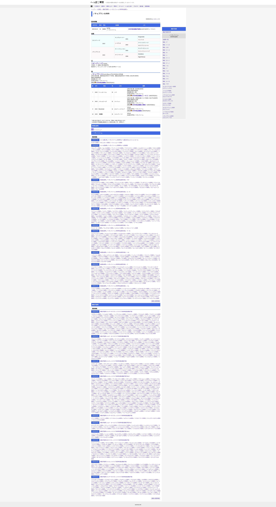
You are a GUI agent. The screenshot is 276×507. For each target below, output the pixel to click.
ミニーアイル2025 (115, 243)
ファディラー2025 (116, 268)
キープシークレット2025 (136, 345)
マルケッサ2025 (101, 156)
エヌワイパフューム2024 (116, 452)
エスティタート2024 (103, 409)
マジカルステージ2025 (124, 233)
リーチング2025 (138, 222)
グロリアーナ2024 (141, 490)
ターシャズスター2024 (104, 393)
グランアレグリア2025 (118, 319)
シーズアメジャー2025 (141, 149)
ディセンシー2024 (117, 444)
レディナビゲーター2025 (115, 201)
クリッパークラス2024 (111, 425)
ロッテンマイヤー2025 (151, 204)
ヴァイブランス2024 (143, 457)
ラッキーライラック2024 (143, 486)
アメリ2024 (96, 487)
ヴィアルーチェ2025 (145, 162)
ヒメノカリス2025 (128, 295)
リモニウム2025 (141, 219)
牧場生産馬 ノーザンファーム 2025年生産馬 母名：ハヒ (114, 286)
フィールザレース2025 (130, 270)
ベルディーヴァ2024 (131, 399)
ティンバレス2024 (116, 393)
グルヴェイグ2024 (123, 481)
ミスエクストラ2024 (101, 401)
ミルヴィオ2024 (148, 484)
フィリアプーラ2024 (98, 398)
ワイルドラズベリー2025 (97, 182)
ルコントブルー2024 (118, 428)
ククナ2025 (135, 367)
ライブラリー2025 (117, 211)
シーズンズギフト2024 (101, 390)
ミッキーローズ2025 (129, 241)
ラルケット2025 (128, 159)
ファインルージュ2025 (140, 267)
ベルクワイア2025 (102, 256)
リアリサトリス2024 (149, 404)
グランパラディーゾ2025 (132, 319)
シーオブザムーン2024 (142, 489)
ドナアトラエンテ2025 (105, 325)
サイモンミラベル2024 (141, 452)
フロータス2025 (127, 275)
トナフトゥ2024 (104, 418)
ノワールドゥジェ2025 (103, 352)
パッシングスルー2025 (154, 291)
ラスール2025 (127, 213)
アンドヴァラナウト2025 (121, 316)
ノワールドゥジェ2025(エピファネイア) (169, 95)
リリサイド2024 (134, 466)
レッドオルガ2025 (120, 197)
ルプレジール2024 (128, 418)
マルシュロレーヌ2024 (137, 401)
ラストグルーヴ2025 (116, 213)
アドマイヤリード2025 (131, 148)
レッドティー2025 (146, 197)
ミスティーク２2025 (123, 169)
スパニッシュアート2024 (97, 442)
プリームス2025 (124, 281)
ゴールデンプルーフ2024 (153, 490)
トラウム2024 (154, 444)
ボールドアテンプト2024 (103, 457)
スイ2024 (112, 391)
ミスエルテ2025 (104, 240)
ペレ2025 (123, 258)
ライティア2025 (106, 211)
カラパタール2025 (110, 345)
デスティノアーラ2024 (101, 474)
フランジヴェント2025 (114, 154)
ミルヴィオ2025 (125, 162)
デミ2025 (117, 172)
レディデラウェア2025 (101, 201)
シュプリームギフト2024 (127, 489)
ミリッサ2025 (149, 243)
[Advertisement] (174, 17)
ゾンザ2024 (108, 492)
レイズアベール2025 (118, 196)
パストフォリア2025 (131, 291)
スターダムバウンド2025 (148, 164)
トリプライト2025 (150, 324)
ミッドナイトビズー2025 (142, 241)
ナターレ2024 (106, 446)
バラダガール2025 (139, 290)
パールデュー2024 (97, 396)
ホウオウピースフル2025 (134, 258)
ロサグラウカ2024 (153, 479)
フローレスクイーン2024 (102, 447)
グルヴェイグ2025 (145, 319)
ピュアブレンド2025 (125, 298)
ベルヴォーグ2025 (144, 256)
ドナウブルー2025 (128, 325)
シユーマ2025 (117, 165)
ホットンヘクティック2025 (150, 258)
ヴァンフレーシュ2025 (127, 184)
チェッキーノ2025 (115, 324)
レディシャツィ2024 (116, 457)
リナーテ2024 (155, 486)
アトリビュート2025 (122, 342)
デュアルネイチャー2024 (131, 455)
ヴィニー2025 (123, 185)
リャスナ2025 (115, 157)
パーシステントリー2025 (106, 353)
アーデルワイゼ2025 (107, 339)
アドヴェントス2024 (126, 409)
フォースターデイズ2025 (97, 273)
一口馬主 (96, 6)
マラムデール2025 (152, 172)
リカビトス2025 (136, 217)
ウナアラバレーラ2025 (114, 162)
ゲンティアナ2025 (97, 172)
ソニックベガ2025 (120, 350)
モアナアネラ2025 (135, 246)
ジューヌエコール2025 (111, 322)
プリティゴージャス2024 (138, 396)
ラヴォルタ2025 (117, 216)
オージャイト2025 (125, 173)
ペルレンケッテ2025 (141, 365)
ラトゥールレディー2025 (131, 214)
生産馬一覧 (166, 39)
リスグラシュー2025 (147, 217)
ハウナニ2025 (103, 173)
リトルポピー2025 (107, 314)
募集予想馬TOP (167, 32)
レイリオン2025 (124, 157)
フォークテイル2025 (152, 271)
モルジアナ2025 (105, 248)
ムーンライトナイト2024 (122, 427)
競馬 (102, 6)
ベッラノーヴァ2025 (136, 177)
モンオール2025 (115, 248)
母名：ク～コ (166, 50)
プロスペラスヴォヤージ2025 (124, 283)
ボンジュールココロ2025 (122, 260)
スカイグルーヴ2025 (98, 350)
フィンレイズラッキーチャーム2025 (113, 270)
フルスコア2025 (146, 273)
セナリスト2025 (123, 322)
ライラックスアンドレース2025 (132, 164)
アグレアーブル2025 (96, 342)
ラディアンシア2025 (118, 214)
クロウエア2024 (123, 385)
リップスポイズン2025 (113, 219)
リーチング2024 (138, 404)
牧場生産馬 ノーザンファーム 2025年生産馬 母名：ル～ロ (115, 191)
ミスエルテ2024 (127, 484)
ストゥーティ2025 (100, 370)
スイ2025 (142, 348)
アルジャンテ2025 (96, 339)
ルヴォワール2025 (139, 194)
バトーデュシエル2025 (127, 290)
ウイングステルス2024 (116, 383)
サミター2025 (107, 159)
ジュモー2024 (146, 390)
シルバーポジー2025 (142, 320)
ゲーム (121, 6)
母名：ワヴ (166, 84)
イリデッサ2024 (104, 412)
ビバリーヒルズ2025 (128, 296)
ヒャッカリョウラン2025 (141, 295)
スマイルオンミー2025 (110, 169)
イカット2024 (107, 379)
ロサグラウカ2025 (114, 204)
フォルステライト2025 (110, 271)
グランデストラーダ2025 (134, 347)
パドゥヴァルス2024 (126, 411)
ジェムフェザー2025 (129, 368)
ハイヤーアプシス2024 (117, 446)
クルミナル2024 (150, 387)
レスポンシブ (155, 19)
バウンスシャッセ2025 (114, 290)
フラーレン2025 (136, 273)
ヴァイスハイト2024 (98, 404)
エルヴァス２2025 (141, 167)
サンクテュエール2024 (124, 390)
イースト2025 (140, 153)
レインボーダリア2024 (127, 449)
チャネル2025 (109, 161)
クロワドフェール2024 (114, 387)
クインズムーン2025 (107, 347)
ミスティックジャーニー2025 (133, 240)
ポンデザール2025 (106, 261)
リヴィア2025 (135, 162)
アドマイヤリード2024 (151, 380)
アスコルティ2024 (135, 479)
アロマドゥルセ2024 (102, 380)
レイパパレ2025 (129, 196)
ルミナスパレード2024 (149, 481)
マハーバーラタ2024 (124, 401)
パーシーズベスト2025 (101, 295)
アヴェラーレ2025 (112, 343)
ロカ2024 (144, 479)
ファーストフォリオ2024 (153, 396)
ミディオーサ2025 (104, 243)
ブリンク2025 (108, 278)
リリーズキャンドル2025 (143, 221)
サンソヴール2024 (100, 489)
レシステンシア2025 (150, 196)
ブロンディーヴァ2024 (144, 399)
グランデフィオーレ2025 (110, 363)
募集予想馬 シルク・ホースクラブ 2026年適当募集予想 (114, 336)
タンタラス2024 (150, 391)
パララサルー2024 (144, 455)
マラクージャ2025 (112, 236)
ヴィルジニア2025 (143, 185)
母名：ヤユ (166, 76)
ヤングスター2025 (117, 159)
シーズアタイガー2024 (131, 388)
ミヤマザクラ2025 (126, 243)
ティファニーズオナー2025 (98, 167)
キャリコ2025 (144, 173)
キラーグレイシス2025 (127, 154)
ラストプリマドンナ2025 (115, 340)
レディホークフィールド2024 (152, 428)
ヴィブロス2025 (133, 185)
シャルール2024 (151, 409)
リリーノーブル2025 (147, 332)
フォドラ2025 (99, 271)
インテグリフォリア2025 (136, 316)
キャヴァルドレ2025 (101, 154)
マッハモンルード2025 (114, 330)
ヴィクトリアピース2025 (151, 165)
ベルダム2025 (134, 256)
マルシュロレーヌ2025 (116, 238)
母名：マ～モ (166, 73)
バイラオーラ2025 (149, 363)
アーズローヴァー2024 (118, 379)
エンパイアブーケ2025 (107, 317)
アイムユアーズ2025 (128, 151)
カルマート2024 (120, 450)
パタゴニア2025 (142, 291)
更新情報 (147, 6)
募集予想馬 (106, 9)
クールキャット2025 (141, 340)
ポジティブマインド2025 (137, 260)
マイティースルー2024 (97, 403)
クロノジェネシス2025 (105, 319)
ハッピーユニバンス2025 (129, 288)
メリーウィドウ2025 (102, 340)
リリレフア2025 (131, 221)
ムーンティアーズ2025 (114, 244)
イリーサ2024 (94, 418)
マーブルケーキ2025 (137, 238)
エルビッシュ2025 (118, 170)
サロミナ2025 (96, 348)
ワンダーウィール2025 (147, 182)
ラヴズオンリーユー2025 (144, 216)
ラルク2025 (99, 216)
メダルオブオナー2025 (101, 246)
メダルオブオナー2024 (106, 486)
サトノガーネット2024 (154, 452)
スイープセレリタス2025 (152, 348)
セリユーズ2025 (109, 350)
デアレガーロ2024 (122, 494)
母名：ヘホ (166, 71)
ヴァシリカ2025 (106, 149)
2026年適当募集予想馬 (134, 29)
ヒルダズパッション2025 (144, 148)
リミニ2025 (132, 219)
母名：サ (165, 52)
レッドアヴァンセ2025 (108, 197)
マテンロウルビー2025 (116, 235)
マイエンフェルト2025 (111, 233)
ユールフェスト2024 (114, 411)
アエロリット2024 (124, 479)
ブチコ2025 (150, 275)
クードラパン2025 (119, 339)
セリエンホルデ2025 (134, 322)
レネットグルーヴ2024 (117, 482)
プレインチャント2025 (149, 281)
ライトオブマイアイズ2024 (104, 428)
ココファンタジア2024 (146, 408)
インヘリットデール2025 (152, 343)
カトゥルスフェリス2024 (115, 490)
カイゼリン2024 (125, 387)
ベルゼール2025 (124, 256)
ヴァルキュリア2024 (142, 403)
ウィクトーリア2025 (98, 345)
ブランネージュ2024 (129, 447)
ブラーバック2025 (141, 276)
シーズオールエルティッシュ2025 (115, 175)
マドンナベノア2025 (129, 235)
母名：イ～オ (166, 44)
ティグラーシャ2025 (126, 324)
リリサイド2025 (127, 165)
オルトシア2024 (139, 450)
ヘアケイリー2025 (108, 172)
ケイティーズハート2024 (138, 387)
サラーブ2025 (155, 347)
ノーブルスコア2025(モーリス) (168, 112)
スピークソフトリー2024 (138, 391)
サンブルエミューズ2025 (102, 368)
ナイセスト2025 (154, 325)
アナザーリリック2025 (135, 342)
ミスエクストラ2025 (138, 165)
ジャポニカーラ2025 (133, 348)
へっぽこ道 (128, 6)
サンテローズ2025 (106, 348)
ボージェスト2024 (146, 398)
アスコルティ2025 (117, 153)
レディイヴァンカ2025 (143, 199)
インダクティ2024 (127, 487)
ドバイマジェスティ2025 (141, 325)
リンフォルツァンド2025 (116, 222)
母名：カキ (166, 47)
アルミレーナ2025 (97, 316)
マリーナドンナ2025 (147, 169)
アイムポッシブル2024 (97, 479)
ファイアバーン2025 (96, 267)
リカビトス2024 (133, 406)
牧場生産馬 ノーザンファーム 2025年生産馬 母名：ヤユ (114, 225)
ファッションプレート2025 (103, 268)
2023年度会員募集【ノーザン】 (140, 95)
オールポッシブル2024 (149, 442)
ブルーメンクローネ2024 (117, 399)
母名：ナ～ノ (166, 63)
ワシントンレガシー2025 (121, 182)
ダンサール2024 (142, 492)
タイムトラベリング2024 (103, 455)
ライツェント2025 (96, 211)
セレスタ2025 (106, 148)
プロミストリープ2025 (140, 283)
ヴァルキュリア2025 (101, 184)
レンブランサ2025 (110, 202)
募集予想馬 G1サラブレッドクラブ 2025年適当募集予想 (114, 440)
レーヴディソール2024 (131, 482)
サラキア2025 (146, 347)
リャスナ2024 (144, 466)
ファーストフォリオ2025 (140, 268)
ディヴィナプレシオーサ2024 (141, 444)
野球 (115, 6)
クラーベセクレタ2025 (145, 317)
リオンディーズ (97, 63)
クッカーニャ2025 (100, 175)
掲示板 (141, 6)
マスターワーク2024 (140, 418)
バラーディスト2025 (151, 290)
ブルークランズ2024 (124, 398)
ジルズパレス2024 (129, 469)
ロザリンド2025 (124, 204)
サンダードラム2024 (143, 388)
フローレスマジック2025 (139, 275)
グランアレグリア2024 (111, 481)
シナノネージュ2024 (110, 454)
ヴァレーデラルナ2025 (114, 184)
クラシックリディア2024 (141, 383)
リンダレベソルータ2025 (102, 222)
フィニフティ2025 (153, 268)
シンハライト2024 (136, 390)
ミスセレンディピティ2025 (117, 240)
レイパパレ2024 (109, 408)
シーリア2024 (112, 390)
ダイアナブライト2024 (143, 393)
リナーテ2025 (124, 219)
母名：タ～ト (166, 60)
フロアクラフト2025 (139, 159)
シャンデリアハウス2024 (113, 489)
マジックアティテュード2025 (104, 165)
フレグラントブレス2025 (97, 161)
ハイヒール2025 (95, 288)
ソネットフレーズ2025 (113, 370)
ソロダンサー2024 (106, 444)
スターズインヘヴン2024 (145, 454)
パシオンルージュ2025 (118, 291)
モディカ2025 (135, 173)
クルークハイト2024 (98, 385)
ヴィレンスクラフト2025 (102, 187)
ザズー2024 (145, 467)
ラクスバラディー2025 (148, 211)
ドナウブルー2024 (100, 495)
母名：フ (165, 68)
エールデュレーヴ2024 (152, 469)
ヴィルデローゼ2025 (112, 367)
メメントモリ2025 (114, 246)
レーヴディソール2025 (116, 164)
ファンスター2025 (127, 268)
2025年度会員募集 (137, 110)
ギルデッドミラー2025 (122, 345)
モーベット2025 (148, 248)
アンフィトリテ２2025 (117, 148)
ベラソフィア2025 (149, 255)
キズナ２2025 (94, 142)
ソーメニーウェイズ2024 (102, 391)
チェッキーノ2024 (152, 492)
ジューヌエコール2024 (101, 490)
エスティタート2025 (96, 363)
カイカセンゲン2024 (121, 464)
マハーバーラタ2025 (101, 236)
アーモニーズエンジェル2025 (114, 156)
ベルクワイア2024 (134, 472)
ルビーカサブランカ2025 (116, 194)
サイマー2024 (109, 442)
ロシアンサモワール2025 (136, 204)
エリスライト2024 (128, 383)
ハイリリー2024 (129, 446)
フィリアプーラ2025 (96, 270)
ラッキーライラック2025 (139, 213)
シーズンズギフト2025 (116, 368)
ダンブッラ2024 (152, 470)
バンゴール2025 (106, 291)
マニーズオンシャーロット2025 (144, 235)
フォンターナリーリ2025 (139, 271)
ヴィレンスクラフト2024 (102, 484)
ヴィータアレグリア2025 (116, 187)
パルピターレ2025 (142, 170)
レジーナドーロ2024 (149, 449)
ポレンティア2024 (150, 427)
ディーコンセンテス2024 (129, 393)
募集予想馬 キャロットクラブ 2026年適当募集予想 (113, 361)
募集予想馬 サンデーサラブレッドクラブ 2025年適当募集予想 (116, 415)
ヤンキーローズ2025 (96, 228)
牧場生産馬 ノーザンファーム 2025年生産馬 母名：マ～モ (115, 230)
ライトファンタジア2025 (139, 172)
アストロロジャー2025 (109, 342)
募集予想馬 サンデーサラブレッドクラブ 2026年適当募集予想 (116, 311)
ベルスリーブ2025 (114, 256)
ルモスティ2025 (139, 154)
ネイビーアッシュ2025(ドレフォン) (169, 108)
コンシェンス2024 (133, 385)
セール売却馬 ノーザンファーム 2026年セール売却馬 (114, 145)
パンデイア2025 (144, 293)
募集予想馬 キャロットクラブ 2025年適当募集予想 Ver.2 (114, 376)
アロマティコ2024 (116, 487)
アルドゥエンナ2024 (138, 380)
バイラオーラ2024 (150, 411)
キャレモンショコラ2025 (150, 151)
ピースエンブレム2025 (153, 298)
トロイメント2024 (96, 446)
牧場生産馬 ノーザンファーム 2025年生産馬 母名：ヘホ (114, 252)
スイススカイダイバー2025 (137, 157)
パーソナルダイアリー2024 (142, 446)
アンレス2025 (96, 149)
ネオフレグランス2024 (140, 409)
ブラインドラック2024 (116, 447)
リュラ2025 (101, 221)
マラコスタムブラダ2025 (125, 236)
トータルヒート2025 (125, 370)
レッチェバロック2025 (154, 170)
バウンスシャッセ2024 (124, 396)
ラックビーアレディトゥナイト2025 (119, 177)
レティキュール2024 (104, 482)
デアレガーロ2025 (138, 324)
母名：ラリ (166, 78)
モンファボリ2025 (126, 248)
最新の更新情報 (156, 301)
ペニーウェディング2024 (129, 412)
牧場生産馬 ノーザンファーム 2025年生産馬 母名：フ (114, 264)
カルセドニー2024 (101, 387)
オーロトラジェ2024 (143, 382)
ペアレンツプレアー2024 (152, 447)
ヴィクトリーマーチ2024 (107, 450)
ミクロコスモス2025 (149, 238)
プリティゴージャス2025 (102, 151)
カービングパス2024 (129, 490)
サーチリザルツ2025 (115, 151)
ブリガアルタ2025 (152, 276)
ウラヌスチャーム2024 (131, 382)
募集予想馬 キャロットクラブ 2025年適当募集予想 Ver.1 (114, 431)
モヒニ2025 (154, 246)
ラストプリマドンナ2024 (137, 427)
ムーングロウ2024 (120, 403)
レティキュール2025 (116, 199)
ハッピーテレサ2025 (115, 288)
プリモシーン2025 (142, 280)
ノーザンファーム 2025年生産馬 (118, 9)
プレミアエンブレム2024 (108, 494)
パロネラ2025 (144, 161)
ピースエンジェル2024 (116, 418)
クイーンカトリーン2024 (121, 442)
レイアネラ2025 (106, 196)
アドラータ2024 (129, 452)
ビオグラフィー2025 (101, 296)
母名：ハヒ (166, 65)
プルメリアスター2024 (111, 398)
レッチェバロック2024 (120, 408)
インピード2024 (108, 382)
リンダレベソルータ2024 (126, 404)
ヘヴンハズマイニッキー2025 (110, 255)
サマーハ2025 (115, 149)
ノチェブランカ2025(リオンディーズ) (168, 116)
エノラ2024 (128, 428)
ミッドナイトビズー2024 (151, 401)
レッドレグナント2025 (104, 199)
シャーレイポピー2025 (142, 368)
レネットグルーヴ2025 (154, 201)
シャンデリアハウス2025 (113, 167)
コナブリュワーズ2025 (101, 320)
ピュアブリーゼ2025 (113, 298)
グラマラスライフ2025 (132, 339)
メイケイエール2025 (126, 244)
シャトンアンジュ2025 (115, 320)
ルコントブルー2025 (129, 340)
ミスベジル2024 (131, 403)
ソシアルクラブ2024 (98, 492)
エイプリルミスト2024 (140, 487)
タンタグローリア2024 (117, 455)
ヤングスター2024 (154, 403)
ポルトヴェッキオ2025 (152, 159)
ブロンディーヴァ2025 (147, 278)
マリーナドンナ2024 (115, 484)
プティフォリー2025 (105, 153)
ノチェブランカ (97, 74)
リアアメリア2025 (112, 217)
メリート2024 (125, 466)
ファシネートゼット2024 (103, 399)
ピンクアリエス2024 (128, 395)
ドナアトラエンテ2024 (145, 494)
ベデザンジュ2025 (96, 314)
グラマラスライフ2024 (124, 425)
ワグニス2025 (99, 169)
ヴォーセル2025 (100, 189)
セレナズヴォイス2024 (121, 434)
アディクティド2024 (131, 379)
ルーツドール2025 (151, 194)
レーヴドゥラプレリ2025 (136, 202)
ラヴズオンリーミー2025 (129, 216)
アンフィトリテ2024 (96, 379)
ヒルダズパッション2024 (114, 395)
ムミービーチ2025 (101, 244)
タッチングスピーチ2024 (119, 492)
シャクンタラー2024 (137, 425)
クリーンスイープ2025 (121, 347)
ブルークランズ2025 (119, 278)
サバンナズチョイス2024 (116, 388)
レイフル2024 (99, 408)
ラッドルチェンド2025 (130, 153)
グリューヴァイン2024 (146, 385)
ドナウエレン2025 (117, 325)
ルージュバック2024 (144, 406)
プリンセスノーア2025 (154, 280)
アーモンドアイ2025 (148, 342)
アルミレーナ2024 (105, 487)
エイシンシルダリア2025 (132, 175)
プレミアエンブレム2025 (108, 283)
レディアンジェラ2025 (130, 199)
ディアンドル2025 (144, 350)
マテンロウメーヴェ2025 (102, 235)
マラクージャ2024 (112, 401)
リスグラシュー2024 (103, 406)
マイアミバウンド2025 (97, 233)
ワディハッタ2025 (134, 182)
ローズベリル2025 (132, 205)
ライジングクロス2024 (99, 420)
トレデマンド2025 (128, 156)
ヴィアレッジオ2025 (148, 177)
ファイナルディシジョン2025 (124, 267)
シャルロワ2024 (121, 454)
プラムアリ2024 (135, 398)
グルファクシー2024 (150, 450)
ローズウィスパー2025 (107, 205)
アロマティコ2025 (108, 316)
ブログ (135, 6)
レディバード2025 (128, 201)
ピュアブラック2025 (101, 298)
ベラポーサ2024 (140, 447)
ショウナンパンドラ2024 (150, 425)
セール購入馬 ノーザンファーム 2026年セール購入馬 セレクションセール (119, 140)
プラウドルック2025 (103, 280)
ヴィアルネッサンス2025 (141, 184)
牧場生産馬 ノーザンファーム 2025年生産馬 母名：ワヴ (114, 179)
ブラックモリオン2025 (103, 276)
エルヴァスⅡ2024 (118, 382)
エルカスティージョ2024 (102, 383)
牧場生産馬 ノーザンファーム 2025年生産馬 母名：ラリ (114, 208)
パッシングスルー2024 (154, 395)
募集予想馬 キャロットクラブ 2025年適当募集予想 (113, 461)
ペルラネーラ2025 (114, 173)
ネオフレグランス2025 (136, 363)
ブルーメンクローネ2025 (132, 278)
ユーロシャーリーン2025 (102, 164)
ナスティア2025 (150, 157)
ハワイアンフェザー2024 (110, 396)
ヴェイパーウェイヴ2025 (105, 170)
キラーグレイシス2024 (111, 385)
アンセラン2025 (102, 343)
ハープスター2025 (101, 290)
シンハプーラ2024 (104, 388)
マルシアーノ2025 (96, 148)
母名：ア (165, 42)
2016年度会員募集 (101, 82)
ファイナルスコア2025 (109, 267)
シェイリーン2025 (119, 161)
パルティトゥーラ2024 (141, 395)
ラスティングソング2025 (103, 213)
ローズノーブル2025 (120, 205)
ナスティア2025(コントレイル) (167, 104)
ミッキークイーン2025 (116, 241)
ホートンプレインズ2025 (107, 260)
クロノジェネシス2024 (97, 481)
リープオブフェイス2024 (112, 449)
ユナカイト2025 (119, 228)
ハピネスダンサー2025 (143, 288)
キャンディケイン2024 (97, 425)
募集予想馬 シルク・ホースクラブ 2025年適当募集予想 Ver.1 (116, 422)
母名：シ (165, 55)
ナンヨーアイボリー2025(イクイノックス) (169, 87)
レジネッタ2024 (138, 449)
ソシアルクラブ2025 (147, 322)
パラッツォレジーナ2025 (132, 161)
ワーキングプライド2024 (130, 457)
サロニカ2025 (156, 148)
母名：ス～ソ (166, 57)
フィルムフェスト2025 (105, 365)
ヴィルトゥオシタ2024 (135, 442)
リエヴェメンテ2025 (124, 217)
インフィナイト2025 (149, 316)
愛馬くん (109, 6)
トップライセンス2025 (119, 314)
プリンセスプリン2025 (99, 281)
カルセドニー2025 (126, 172)
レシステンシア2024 (133, 408)
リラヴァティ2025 (110, 221)
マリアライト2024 (109, 403)
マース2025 (127, 238)
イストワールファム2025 (138, 343)
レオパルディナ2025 (129, 365)
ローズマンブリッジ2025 (144, 205)
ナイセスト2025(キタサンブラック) (168, 100)
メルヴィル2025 (124, 246)
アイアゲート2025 (153, 340)
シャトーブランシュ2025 (119, 348)
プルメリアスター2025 (136, 281)
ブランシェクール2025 (116, 276)
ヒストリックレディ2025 (128, 167)
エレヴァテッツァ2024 (135, 481)
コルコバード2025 (144, 367)
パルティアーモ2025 (112, 293)
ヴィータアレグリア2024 (111, 404)
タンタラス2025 (104, 324)
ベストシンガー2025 (124, 255)
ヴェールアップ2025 (125, 367)
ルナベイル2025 (104, 194)
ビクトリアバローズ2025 (114, 296)
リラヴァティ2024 (115, 406)
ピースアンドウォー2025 (139, 298)
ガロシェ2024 (129, 450)
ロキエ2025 (104, 204)
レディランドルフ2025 (141, 201)
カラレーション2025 (149, 345)
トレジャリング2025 (101, 162)
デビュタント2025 (105, 142)
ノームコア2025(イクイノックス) (167, 91)
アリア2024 (105, 452)
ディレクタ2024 (128, 444)
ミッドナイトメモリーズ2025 (142, 156)
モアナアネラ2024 (118, 486)
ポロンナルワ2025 (135, 169)
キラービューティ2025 (132, 317)
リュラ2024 (124, 406)
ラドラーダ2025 (144, 214)
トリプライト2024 (133, 494)
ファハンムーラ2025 (116, 142)
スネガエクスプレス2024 (123, 391)
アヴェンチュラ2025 (153, 365)
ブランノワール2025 (129, 276)
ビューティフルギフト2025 (142, 296)
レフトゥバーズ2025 (98, 202)
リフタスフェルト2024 (99, 449)
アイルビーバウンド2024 (111, 479)
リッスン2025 (101, 219)
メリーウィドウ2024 (109, 427)
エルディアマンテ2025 (147, 175)
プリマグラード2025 (130, 170)
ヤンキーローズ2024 (143, 482)
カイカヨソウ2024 (115, 409)
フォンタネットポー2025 (124, 271)
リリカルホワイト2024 (146, 435)
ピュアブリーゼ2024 (101, 395)
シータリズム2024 (132, 454)
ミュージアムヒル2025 (138, 243)
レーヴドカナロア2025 (150, 202)
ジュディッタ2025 (144, 339)
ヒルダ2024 (100, 435)
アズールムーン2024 (143, 379)
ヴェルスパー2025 (144, 187)
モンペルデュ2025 (137, 248)
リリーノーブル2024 (130, 486)
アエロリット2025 (132, 314)
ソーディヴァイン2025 (132, 350)
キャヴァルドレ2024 (155, 383)
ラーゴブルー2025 (101, 217)
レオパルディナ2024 (102, 411)
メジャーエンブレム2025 (127, 149)
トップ (93, 9)
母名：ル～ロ (166, 81)
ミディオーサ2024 (137, 484)
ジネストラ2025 (100, 322)
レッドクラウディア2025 (133, 197)
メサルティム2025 (117, 365)
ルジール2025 (138, 151)
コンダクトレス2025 (123, 363)
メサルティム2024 (138, 411)
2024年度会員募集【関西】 (139, 104)
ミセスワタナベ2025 (103, 177)
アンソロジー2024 (114, 380)
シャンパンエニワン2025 (103, 157)
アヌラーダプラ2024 (125, 380)
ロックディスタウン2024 (153, 418)
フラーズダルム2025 (124, 273)
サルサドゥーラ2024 (98, 454)
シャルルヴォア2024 (138, 428)
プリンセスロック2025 (112, 281)
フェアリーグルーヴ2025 (144, 270)
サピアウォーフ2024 (115, 412)
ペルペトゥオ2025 (104, 258)
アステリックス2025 (155, 314)
